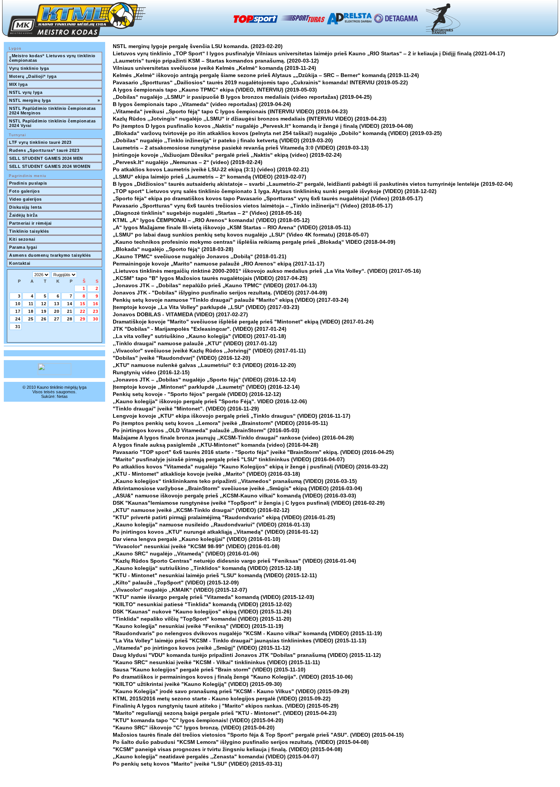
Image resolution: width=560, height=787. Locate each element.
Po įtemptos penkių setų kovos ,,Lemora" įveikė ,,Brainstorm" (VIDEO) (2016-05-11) (220, 423)
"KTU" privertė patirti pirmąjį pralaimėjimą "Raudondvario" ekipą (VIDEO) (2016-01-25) (224, 517)
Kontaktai (19, 263)
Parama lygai (23, 247)
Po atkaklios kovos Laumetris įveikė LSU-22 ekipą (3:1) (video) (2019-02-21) (211, 169)
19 (43, 311)
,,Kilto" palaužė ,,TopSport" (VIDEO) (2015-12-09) (176, 582)
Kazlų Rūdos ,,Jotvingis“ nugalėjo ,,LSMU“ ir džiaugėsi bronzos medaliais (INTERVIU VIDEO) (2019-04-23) (250, 119)
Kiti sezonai (22, 239)
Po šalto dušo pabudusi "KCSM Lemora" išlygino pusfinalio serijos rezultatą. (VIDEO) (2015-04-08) (241, 742)
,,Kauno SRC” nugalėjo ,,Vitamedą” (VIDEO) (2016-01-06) (186, 553)
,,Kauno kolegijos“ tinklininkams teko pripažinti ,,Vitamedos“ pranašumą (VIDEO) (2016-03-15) (235, 481)
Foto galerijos (24, 191)
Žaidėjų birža (23, 215)
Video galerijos (25, 199)
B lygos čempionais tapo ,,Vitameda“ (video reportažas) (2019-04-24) (202, 104)
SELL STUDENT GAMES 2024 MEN (46, 158)
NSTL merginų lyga (54, 100)
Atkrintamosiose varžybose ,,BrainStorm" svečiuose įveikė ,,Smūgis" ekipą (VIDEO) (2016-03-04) (237, 488)
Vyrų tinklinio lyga (29, 68)
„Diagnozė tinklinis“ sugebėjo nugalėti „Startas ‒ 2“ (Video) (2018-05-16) (207, 213)
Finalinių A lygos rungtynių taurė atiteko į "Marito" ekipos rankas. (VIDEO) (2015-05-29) (226, 706)
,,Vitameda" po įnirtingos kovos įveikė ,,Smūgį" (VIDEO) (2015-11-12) (201, 648)
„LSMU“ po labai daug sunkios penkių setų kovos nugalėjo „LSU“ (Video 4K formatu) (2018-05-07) (241, 235)
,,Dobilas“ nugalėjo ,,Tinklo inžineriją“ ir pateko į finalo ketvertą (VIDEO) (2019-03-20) (223, 140)
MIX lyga (18, 84)
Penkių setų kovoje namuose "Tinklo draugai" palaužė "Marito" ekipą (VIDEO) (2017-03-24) (231, 300)
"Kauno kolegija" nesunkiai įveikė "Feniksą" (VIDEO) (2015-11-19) (198, 626)
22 (82, 311)
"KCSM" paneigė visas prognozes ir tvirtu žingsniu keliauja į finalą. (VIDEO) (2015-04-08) (227, 749)
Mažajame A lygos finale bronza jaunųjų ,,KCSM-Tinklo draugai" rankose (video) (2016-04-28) (233, 438)
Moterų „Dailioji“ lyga (32, 76)
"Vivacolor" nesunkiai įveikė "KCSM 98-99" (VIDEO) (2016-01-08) (196, 546)
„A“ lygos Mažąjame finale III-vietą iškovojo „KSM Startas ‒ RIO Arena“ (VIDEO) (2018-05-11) (232, 227)
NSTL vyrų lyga (25, 92)
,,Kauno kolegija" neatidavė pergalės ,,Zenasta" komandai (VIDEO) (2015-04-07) (216, 756)
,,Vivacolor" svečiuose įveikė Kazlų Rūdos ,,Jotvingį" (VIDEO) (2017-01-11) (209, 351)
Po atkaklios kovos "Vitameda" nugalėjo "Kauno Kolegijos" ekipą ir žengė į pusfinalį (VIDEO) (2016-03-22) (250, 467)
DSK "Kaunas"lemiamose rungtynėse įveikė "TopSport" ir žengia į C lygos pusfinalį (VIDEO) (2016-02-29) (249, 503)
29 (82, 319)
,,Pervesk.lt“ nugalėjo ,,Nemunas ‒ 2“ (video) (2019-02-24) (187, 162)
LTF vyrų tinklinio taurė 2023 (40, 142)
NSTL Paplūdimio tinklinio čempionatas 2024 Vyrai (53, 123)
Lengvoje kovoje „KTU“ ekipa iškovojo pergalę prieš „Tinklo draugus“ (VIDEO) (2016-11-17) (231, 416)
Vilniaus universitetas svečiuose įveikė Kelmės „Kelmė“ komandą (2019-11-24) (214, 68)
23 (95, 311)
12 (43, 303)
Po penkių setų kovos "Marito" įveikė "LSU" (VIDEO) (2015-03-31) (197, 764)
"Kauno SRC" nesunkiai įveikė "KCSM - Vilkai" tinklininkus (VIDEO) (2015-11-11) (216, 662)
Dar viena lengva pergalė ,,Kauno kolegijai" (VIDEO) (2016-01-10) (196, 539)
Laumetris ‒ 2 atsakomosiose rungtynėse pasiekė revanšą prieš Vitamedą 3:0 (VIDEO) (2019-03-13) (241, 148)
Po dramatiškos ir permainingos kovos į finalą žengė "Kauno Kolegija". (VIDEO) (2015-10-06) (233, 677)
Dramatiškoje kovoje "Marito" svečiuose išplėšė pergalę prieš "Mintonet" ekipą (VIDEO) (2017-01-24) (243, 322)
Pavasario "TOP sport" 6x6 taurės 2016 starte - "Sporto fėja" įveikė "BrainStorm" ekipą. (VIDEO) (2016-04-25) (253, 452)
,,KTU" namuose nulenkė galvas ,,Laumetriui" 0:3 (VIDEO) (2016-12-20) (204, 365)
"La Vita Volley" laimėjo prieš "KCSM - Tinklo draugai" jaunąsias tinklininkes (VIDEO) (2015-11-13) (239, 640)
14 (69, 303)
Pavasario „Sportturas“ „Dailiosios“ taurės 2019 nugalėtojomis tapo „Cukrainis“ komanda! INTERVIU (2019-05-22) (260, 82)
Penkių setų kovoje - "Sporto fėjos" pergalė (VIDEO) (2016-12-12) (197, 394)
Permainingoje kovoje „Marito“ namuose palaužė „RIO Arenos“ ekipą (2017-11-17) (219, 264)
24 (18, 319)
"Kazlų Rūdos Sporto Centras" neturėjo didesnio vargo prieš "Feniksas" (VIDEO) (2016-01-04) (234, 561)
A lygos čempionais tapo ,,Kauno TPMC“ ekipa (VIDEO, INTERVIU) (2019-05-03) (215, 90)
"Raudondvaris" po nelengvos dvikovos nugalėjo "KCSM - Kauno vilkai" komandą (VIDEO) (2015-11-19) (247, 633)
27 (56, 319)
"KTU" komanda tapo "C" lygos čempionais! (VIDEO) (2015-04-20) (198, 720)
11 (31, 303)
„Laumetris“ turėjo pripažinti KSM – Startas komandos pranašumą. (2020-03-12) (216, 61)
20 (56, 311)
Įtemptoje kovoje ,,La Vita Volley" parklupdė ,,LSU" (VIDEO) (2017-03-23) (206, 307)
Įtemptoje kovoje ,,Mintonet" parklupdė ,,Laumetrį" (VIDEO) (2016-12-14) (206, 387)
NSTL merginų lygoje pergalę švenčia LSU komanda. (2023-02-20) (198, 46)
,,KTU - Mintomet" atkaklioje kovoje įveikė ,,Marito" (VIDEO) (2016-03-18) (206, 474)
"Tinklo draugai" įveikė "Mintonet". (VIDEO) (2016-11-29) (186, 409)
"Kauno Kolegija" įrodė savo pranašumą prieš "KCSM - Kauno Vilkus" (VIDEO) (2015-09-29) (231, 691)
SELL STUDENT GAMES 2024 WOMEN (50, 166)
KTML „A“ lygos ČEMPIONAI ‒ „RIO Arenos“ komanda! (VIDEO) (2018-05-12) (211, 220)
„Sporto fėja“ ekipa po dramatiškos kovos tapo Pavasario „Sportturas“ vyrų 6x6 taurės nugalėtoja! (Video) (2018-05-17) (268, 198)
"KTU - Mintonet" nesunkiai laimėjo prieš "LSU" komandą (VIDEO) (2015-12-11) (215, 575)
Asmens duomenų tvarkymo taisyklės (50, 255)
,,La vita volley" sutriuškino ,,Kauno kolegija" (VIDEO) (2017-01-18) (199, 336)
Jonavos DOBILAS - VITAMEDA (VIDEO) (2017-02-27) (180, 314)
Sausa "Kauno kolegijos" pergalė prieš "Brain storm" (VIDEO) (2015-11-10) (209, 669)
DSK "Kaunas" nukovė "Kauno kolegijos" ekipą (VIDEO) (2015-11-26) (202, 611)
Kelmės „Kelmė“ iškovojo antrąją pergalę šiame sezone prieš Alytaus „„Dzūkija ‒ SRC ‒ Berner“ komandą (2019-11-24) (266, 75)
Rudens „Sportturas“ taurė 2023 (44, 150)
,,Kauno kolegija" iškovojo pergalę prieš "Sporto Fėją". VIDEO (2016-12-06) (210, 401)
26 (43, 319)
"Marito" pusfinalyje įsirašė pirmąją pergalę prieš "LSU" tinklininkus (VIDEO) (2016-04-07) (229, 459)
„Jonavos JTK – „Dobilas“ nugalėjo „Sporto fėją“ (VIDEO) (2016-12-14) (204, 380)
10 (18, 303)
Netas (62, 396)
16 (95, 303)
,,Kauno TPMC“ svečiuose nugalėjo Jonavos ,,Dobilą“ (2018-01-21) (199, 256)
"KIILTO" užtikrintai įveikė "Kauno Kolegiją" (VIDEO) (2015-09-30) (197, 684)
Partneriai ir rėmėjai (30, 223)
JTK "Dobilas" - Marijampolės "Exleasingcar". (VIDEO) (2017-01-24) (199, 329)
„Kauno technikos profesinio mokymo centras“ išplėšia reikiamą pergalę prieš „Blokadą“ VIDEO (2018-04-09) (254, 242)
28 (69, 319)
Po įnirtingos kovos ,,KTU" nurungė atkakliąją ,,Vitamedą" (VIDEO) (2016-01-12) (215, 532)
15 (82, 303)
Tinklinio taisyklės (29, 231)
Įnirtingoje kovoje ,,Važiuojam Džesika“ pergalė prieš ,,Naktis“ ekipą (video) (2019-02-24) (227, 155)
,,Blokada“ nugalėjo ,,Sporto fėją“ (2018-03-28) (173, 249)
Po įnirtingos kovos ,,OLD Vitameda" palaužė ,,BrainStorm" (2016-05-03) (206, 430)
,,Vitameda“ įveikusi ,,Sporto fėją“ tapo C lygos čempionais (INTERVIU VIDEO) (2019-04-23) (230, 111)
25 (31, 319)
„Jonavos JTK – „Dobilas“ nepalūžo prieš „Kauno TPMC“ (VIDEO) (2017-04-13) (215, 285)
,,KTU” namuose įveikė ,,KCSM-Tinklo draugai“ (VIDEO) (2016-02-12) (201, 510)
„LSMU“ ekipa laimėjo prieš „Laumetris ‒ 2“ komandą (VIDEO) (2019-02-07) (209, 177)
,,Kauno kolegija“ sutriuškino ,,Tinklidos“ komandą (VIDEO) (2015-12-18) (207, 568)
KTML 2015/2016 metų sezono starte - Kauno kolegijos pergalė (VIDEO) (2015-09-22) (222, 698)
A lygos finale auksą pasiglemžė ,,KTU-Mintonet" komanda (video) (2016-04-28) (215, 445)
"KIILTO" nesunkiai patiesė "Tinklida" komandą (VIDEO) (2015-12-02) (202, 604)
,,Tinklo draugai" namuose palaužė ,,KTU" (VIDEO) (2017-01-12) (195, 343)
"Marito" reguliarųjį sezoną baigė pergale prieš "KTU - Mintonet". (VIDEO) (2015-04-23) (225, 713)
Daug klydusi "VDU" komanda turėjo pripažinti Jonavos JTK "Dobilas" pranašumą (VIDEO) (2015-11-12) (247, 655)
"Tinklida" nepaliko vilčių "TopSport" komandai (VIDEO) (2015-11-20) (202, 619)
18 (31, 311)
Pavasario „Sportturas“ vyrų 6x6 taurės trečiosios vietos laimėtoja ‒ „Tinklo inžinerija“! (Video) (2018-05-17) (253, 206)
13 (56, 303)
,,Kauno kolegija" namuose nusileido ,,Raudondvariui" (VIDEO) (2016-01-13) (211, 524)
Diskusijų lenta (25, 207)
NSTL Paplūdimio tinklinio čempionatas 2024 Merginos (53, 110)
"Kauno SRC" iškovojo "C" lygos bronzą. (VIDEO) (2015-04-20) (194, 727)
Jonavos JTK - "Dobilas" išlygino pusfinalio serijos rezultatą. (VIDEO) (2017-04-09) (220, 293)
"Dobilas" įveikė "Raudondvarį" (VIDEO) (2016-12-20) (181, 358)
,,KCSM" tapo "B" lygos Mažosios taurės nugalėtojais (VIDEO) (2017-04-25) (210, 278)
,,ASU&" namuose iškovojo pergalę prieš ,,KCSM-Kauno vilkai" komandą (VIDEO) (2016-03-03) (234, 495)
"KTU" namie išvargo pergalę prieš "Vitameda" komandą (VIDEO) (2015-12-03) (213, 597)
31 (18, 326)
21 (69, 311)
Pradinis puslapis (28, 183)
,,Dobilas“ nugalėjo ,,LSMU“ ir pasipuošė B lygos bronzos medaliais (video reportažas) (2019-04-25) (242, 97)
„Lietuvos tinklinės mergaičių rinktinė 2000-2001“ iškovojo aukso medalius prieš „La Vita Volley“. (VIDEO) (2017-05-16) (267, 271)
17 (18, 311)
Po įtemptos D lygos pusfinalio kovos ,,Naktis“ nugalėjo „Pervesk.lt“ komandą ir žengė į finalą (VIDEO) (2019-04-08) (263, 126)
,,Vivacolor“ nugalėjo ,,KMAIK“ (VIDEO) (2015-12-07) (180, 590)
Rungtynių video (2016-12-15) (151, 372)
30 (95, 319)
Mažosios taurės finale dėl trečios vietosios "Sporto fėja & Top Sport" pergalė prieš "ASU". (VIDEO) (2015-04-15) (258, 735)
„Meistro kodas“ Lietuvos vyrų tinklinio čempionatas (53, 58)
